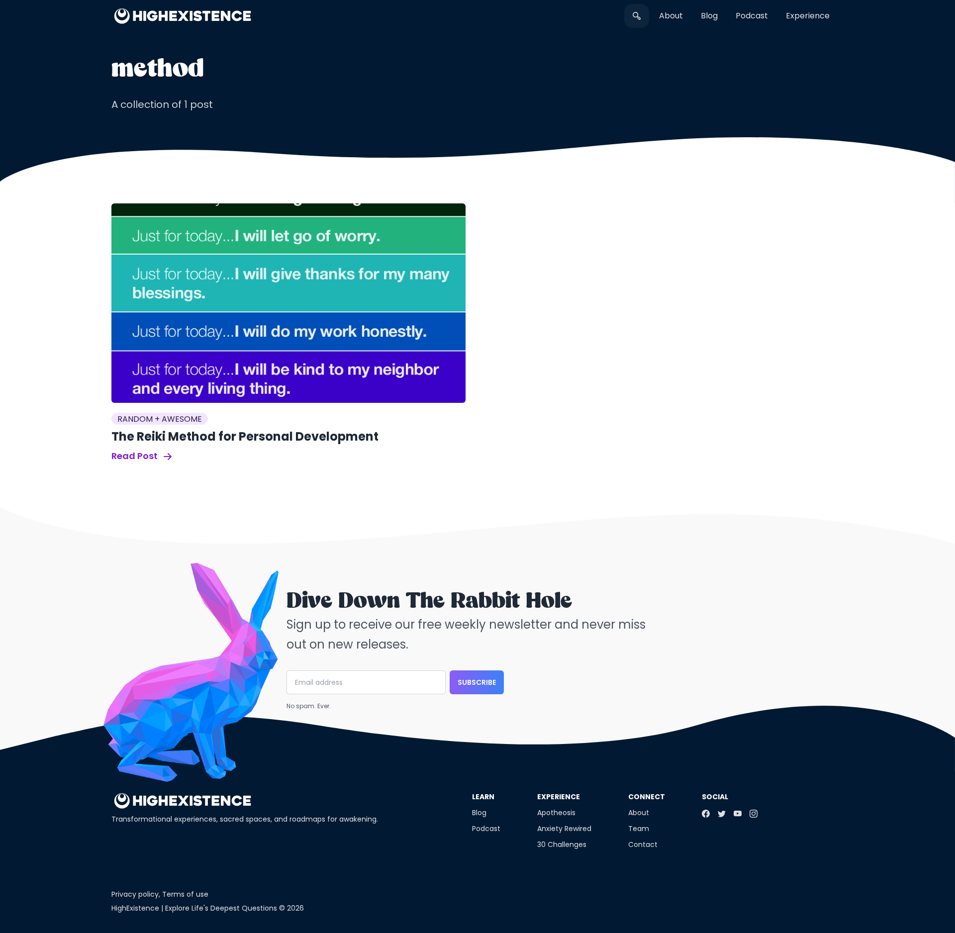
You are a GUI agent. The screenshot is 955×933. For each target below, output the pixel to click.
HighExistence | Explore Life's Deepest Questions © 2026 (207, 908)
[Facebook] (706, 814)
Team (638, 829)
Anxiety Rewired (564, 829)
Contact (643, 844)
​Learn (483, 797)
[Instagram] (754, 814)
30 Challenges (561, 844)
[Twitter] (722, 814)
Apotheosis (556, 813)
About (671, 15)
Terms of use (185, 894)
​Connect (646, 797)
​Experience (808, 15)
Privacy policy (135, 894)
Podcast (752, 15)
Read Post (135, 456)
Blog (709, 15)
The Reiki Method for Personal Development (245, 436)
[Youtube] (738, 814)
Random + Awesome (159, 419)
